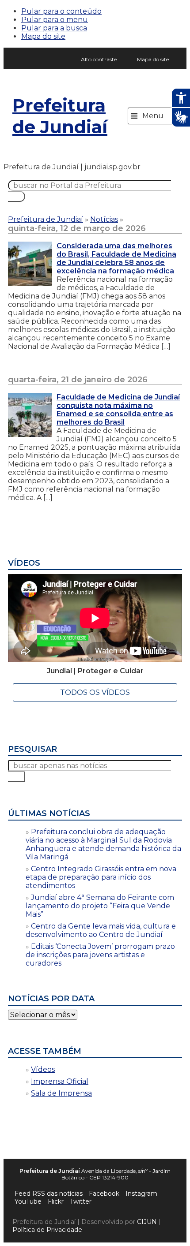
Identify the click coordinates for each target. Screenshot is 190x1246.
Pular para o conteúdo (61, 11)
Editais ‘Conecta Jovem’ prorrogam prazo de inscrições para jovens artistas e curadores (100, 954)
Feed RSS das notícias (49, 1194)
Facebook (104, 1194)
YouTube (28, 1201)
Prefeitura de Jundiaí (59, 116)
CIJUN (147, 1222)
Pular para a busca (54, 28)
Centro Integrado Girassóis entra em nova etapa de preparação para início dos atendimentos (101, 877)
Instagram (141, 1194)
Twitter (80, 1201)
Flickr (56, 1201)
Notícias (104, 219)
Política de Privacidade (47, 1230)
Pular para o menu (54, 19)
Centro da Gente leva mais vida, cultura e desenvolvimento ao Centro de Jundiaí (101, 930)
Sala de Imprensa (61, 1093)
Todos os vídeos (95, 692)
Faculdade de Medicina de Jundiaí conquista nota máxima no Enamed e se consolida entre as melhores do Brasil (118, 409)
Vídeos (43, 1069)
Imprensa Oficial (59, 1081)
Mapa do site (43, 36)
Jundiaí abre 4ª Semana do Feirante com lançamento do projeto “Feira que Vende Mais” (100, 905)
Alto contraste (99, 59)
